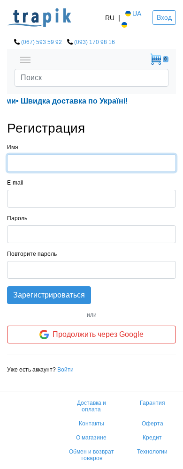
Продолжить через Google (98, 334)
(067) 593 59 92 (41, 42)
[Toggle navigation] (25, 59)
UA (136, 13)
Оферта (152, 423)
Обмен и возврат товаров (91, 455)
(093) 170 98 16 (94, 42)
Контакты (91, 423)
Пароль (17, 218)
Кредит (152, 437)
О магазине (91, 437)
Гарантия (152, 403)
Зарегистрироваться (49, 295)
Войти (65, 369)
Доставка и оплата (91, 406)
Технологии (152, 451)
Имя (12, 147)
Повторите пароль (32, 254)
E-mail (15, 182)
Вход (164, 17)
